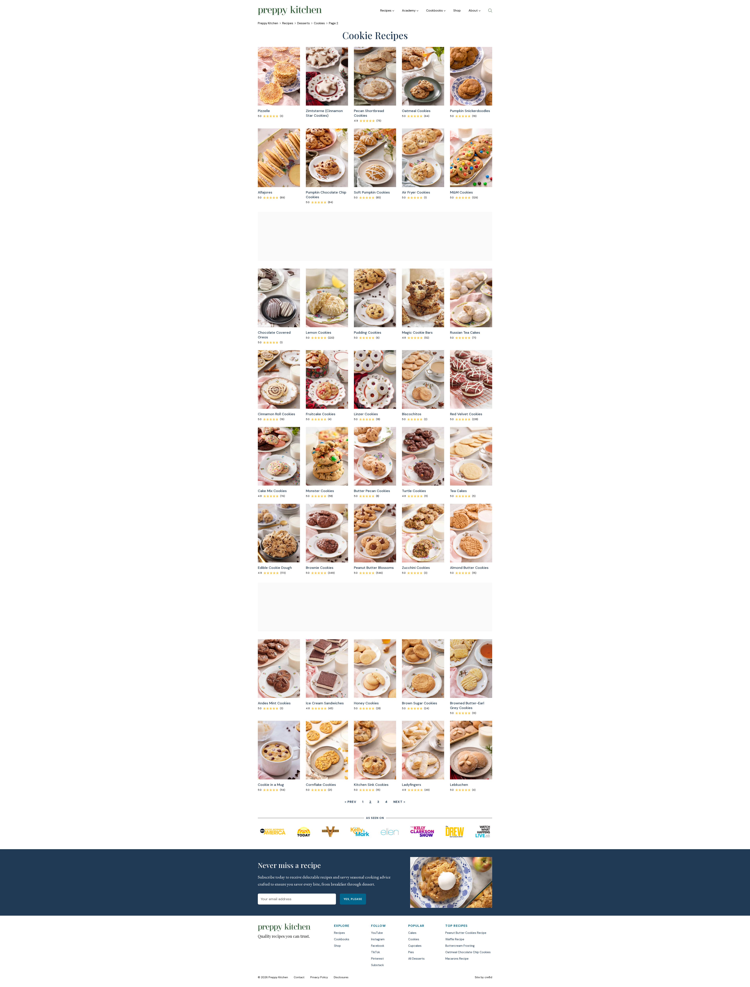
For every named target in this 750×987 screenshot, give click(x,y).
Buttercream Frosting (460, 946)
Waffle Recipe (454, 939)
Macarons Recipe (457, 959)
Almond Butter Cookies (469, 567)
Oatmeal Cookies (416, 110)
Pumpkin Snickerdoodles (470, 110)
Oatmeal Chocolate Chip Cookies (468, 952)
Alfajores (265, 192)
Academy (409, 10)
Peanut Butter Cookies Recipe (465, 933)
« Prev (350, 802)
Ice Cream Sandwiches (325, 703)
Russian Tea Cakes (465, 332)
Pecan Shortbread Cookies (369, 113)
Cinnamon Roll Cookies (276, 414)
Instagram (378, 939)
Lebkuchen (459, 784)
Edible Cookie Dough (275, 567)
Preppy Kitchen (268, 23)
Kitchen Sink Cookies (371, 784)
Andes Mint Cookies (274, 703)
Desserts (303, 23)
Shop (457, 10)
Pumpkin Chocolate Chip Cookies (326, 194)
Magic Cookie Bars (417, 332)
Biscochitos (411, 414)
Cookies (319, 23)
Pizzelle (264, 110)
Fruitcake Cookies (320, 414)
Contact (299, 977)
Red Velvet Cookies (466, 414)
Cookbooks (434, 10)
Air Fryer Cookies (416, 192)
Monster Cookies (320, 491)
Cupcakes (414, 946)
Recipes (385, 10)
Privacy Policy (319, 977)
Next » (399, 802)
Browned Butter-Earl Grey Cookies (467, 705)
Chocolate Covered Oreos (274, 335)
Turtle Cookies (414, 491)
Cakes (412, 933)
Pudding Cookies (367, 332)
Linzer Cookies (366, 414)
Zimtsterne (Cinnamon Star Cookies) (324, 113)
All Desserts (416, 959)
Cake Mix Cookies (272, 491)
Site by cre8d (483, 977)
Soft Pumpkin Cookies (372, 192)
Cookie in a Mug (271, 784)
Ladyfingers (411, 784)
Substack (377, 965)
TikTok (375, 952)
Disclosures (341, 977)
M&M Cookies (461, 192)
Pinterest (377, 959)
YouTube (377, 933)
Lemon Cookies (318, 332)
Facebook (377, 946)
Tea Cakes (458, 491)
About (473, 10)
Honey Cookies (366, 703)
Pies (411, 952)
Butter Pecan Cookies (372, 491)
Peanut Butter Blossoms (374, 567)
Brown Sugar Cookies (419, 703)
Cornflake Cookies (321, 784)
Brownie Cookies (319, 567)
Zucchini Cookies (416, 567)
